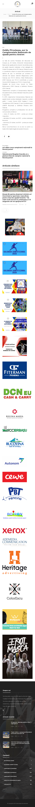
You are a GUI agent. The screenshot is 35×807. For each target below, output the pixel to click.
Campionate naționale (18, 776)
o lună (12, 726)
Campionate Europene (18, 768)
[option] (17, 188)
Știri (9, 14)
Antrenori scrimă (18, 760)
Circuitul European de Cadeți (18, 780)
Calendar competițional (18, 764)
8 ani (16, 204)
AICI (8, 95)
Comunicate (18, 784)
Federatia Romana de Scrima (8, 204)
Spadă (6, 189)
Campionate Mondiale (18, 772)
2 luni (12, 736)
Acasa (4, 14)
